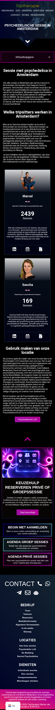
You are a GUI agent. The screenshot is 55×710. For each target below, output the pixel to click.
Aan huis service (27, 646)
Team (27, 610)
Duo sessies (27, 674)
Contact (16, 15)
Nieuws (49, 10)
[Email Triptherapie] (28, 592)
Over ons (38, 10)
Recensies (27, 617)
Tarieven (27, 614)
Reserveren (37, 15)
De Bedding (27, 653)
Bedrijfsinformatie (28, 621)
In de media (27, 628)
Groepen (27, 10)
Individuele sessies (27, 670)
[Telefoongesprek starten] (40, 583)
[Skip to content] (27, 41)
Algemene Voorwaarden (27, 624)
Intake (25, 15)
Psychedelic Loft (27, 649)
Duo (18, 10)
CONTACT (20, 583)
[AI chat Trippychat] (36, 592)
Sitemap (27, 631)
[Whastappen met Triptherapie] (47, 583)
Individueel (7, 10)
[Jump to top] (27, 439)
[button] (49, 57)
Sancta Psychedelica (27, 656)
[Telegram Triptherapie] (19, 592)
